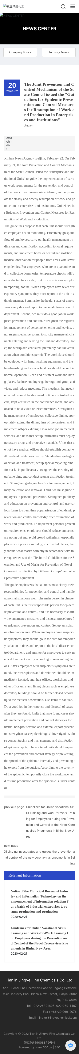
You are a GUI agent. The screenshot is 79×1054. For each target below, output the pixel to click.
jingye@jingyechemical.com (58, 1017)
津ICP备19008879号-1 (39, 1042)
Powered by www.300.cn (35, 1047)
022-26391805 (44, 1005)
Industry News (59, 52)
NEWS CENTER (39, 28)
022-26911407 (66, 1005)
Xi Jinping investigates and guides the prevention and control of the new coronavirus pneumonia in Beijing (39, 857)
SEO (57, 1047)
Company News (20, 52)
